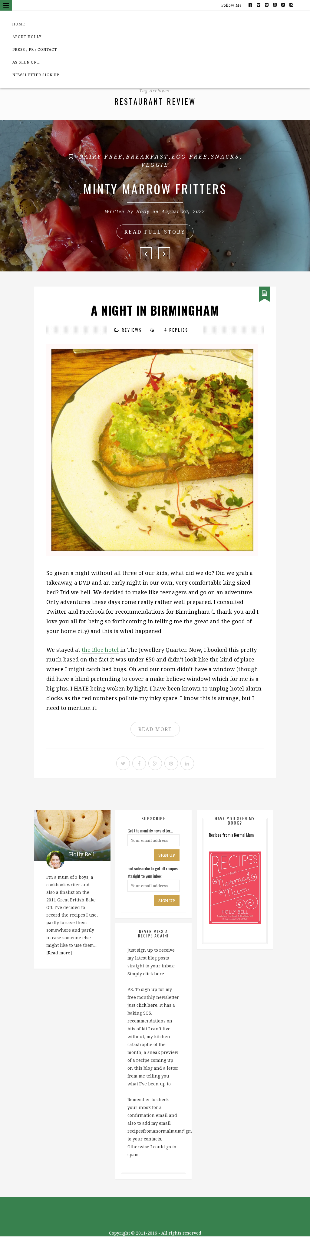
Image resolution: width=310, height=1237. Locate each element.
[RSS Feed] (283, 4)
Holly (143, 211)
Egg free (190, 156)
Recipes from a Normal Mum (231, 835)
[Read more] (59, 953)
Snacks (225, 156)
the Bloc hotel (100, 649)
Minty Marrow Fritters (155, 189)
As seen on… (26, 62)
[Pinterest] (267, 4)
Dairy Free (101, 156)
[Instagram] (291, 4)
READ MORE (155, 729)
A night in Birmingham (155, 310)
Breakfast (147, 156)
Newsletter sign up (35, 74)
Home (18, 24)
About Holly (26, 36)
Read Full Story (155, 231)
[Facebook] (250, 4)
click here (153, 973)
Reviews (132, 329)
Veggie (155, 164)
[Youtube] (275, 4)
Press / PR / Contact (34, 49)
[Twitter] (259, 4)
